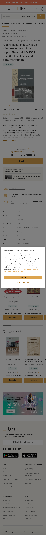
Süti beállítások (23, 282)
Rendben (23, 277)
